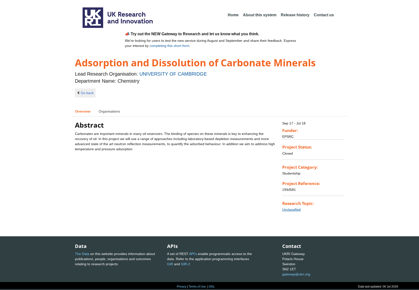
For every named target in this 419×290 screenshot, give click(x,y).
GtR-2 (185, 264)
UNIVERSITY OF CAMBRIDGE (173, 74)
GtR (170, 264)
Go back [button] (87, 93)
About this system (259, 15)
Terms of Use (197, 286)
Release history (295, 15)
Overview (82, 111)
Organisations (109, 111)
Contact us (324, 15)
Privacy (181, 286)
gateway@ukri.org (296, 274)
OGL (212, 286)
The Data (82, 254)
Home (233, 15)
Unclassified (291, 209)
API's (193, 254)
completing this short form (169, 46)
